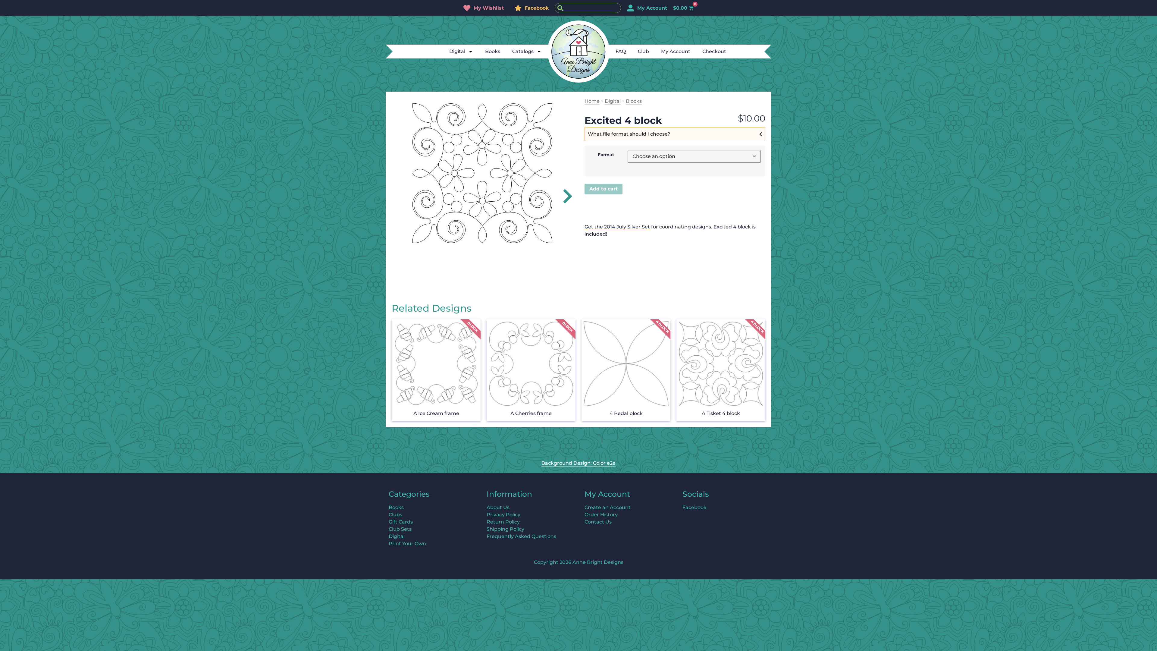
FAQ (621, 51)
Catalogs (523, 51)
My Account (675, 51)
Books (492, 51)
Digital (457, 51)
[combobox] (588, 8)
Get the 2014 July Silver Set (617, 227)
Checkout (714, 51)
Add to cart (603, 189)
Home (592, 101)
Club (643, 51)
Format (606, 155)
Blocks (634, 101)
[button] (564, 196)
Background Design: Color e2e (578, 463)
